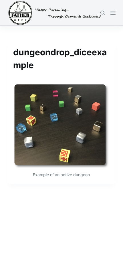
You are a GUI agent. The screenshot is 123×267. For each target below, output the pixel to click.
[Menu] (113, 12)
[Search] (102, 13)
